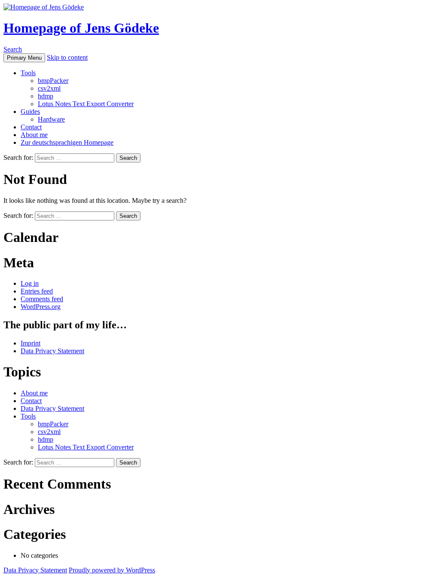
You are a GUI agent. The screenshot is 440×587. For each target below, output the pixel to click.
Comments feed (42, 299)
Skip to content (67, 57)
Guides (30, 111)
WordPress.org (41, 306)
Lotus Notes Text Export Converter (86, 103)
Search (12, 49)
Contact (31, 127)
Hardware (51, 119)
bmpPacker (53, 80)
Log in (30, 283)
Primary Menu (24, 58)
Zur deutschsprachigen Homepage (67, 142)
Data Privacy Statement (52, 351)
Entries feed (37, 291)
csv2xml (49, 88)
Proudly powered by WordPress (112, 570)
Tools (28, 72)
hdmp (45, 96)
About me (34, 134)
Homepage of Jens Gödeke (81, 28)
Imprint (30, 343)
